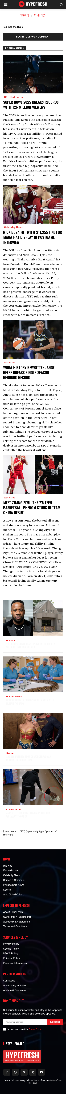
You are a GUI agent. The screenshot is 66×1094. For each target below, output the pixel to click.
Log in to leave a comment (33, 36)
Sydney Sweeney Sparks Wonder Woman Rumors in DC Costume (28, 758)
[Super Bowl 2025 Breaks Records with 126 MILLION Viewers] (33, 74)
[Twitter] (32, 1072)
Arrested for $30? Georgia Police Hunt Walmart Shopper (29, 814)
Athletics (40, 15)
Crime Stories (13, 809)
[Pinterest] (24, 1072)
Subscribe (55, 1022)
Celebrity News (13, 227)
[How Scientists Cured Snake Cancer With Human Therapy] (33, 674)
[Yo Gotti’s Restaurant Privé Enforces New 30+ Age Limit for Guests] (33, 618)
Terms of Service (41, 1080)
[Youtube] (41, 1072)
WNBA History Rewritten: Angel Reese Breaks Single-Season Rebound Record (29, 372)
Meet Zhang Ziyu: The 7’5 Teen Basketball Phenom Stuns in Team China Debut (31, 507)
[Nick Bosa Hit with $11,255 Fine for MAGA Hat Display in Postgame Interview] (33, 204)
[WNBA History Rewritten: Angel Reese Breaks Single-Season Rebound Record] (33, 339)
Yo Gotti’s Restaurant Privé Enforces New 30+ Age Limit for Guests (30, 645)
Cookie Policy (10, 1080)
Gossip (10, 753)
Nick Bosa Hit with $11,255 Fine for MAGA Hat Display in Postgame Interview (32, 237)
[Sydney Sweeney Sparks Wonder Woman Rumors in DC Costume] (33, 731)
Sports (24, 15)
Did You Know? (14, 697)
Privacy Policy (35, 1029)
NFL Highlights (13, 97)
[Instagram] (15, 1072)
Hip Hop (10, 640)
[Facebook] (6, 1072)
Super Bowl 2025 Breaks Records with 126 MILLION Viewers (31, 104)
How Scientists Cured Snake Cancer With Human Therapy (30, 702)
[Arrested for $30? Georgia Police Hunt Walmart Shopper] (33, 787)
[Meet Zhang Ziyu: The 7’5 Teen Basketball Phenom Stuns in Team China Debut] (33, 474)
